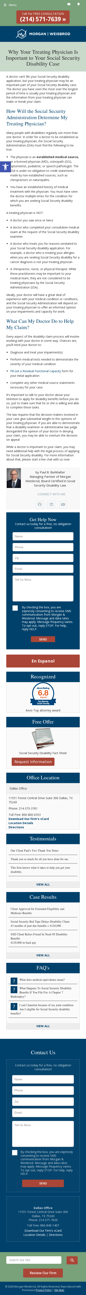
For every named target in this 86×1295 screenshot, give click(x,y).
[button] (5, 166)
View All (43, 884)
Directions (16, 827)
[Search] (72, 1260)
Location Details (21, 823)
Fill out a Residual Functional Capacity (35, 371)
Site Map (59, 1290)
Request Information (33, 761)
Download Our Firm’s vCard (43, 1231)
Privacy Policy (44, 1290)
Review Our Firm (43, 1273)
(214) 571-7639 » (43, 17)
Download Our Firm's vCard (29, 819)
